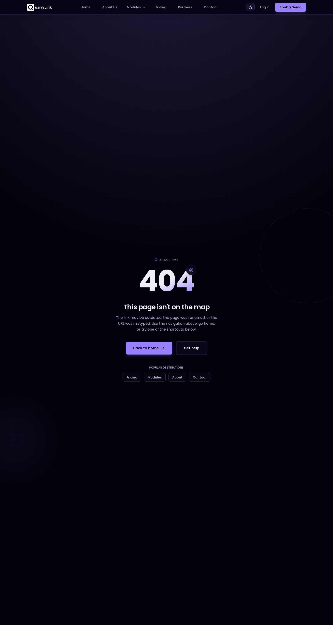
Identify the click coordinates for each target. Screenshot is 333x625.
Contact (211, 7)
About (177, 377)
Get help (191, 348)
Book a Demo (291, 7)
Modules (134, 7)
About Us (109, 7)
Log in (265, 7)
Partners (185, 7)
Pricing (160, 7)
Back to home (146, 348)
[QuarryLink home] (39, 7)
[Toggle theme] (250, 7)
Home (85, 7)
